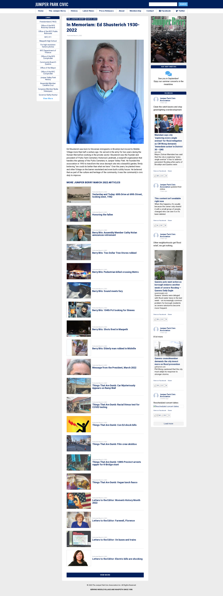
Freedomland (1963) (48, 22)
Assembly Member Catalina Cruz (48, 84)
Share (170, 171)
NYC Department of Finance (48, 51)
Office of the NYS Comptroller (48, 57)
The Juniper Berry (57, 11)
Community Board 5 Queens (48, 63)
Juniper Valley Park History (48, 79)
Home (40, 11)
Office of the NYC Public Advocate (48, 32)
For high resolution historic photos (48, 46)
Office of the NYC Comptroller (48, 73)
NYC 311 (48, 37)
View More (105, 575)
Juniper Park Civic (51, 4)
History (74, 11)
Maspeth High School (48, 41)
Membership (135, 11)
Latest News (88, 11)
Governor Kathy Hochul (48, 95)
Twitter (181, 11)
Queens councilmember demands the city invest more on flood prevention (167, 361)
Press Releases (106, 11)
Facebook (166, 11)
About (122, 11)
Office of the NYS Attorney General (48, 27)
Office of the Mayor (48, 68)
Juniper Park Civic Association (168, 99)
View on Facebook (159, 171)
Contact (150, 11)
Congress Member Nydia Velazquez (48, 90)
